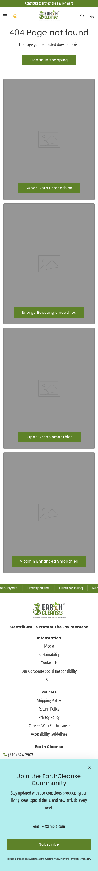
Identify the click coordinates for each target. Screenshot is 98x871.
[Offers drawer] (15, 16)
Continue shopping (49, 60)
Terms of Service (77, 859)
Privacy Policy (59, 859)
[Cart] (92, 16)
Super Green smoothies (49, 436)
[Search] (82, 16)
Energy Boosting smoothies (49, 312)
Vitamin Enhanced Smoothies (49, 561)
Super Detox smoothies (49, 187)
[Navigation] (5, 16)
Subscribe (49, 844)
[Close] (90, 768)
